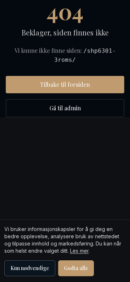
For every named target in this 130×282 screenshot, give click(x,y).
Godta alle (76, 268)
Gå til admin (65, 108)
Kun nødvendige (29, 268)
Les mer (79, 251)
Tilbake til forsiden (65, 84)
